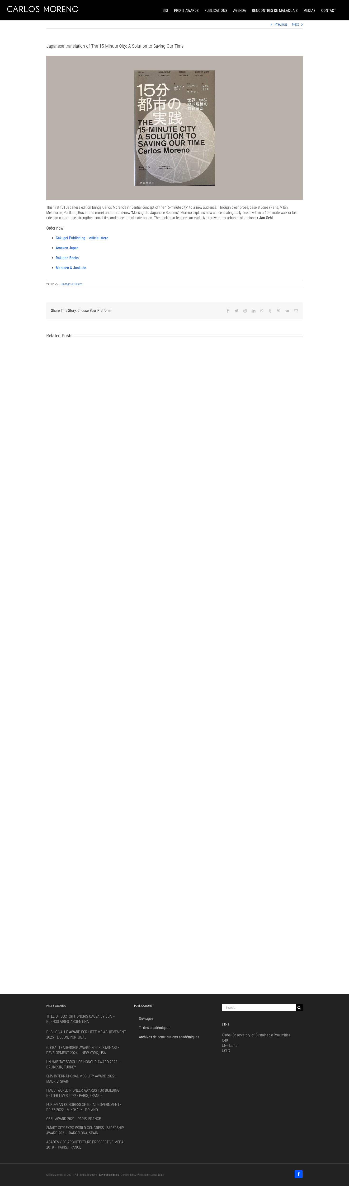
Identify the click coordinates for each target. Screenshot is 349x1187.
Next (295, 24)
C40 (225, 1040)
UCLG (226, 1050)
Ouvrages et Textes (71, 284)
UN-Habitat (230, 1045)
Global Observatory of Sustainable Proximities (256, 1035)
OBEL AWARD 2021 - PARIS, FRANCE (73, 1119)
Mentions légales (109, 1175)
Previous (281, 24)
